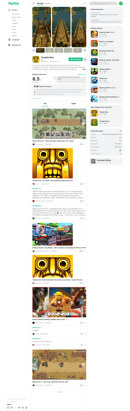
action (14, 29)
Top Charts (15, 14)
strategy (15, 23)
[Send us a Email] (26, 408)
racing (14, 35)
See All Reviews (36, 98)
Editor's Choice (17, 17)
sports (14, 32)
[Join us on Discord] (12, 408)
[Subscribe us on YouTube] (19, 408)
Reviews (48, 3)
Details (40, 3)
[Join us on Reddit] (23, 408)
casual (14, 26)
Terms (19, 399)
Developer (10, 399)
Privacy (24, 399)
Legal (15, 399)
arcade (14, 20)
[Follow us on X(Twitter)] (15, 408)
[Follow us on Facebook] (8, 408)
